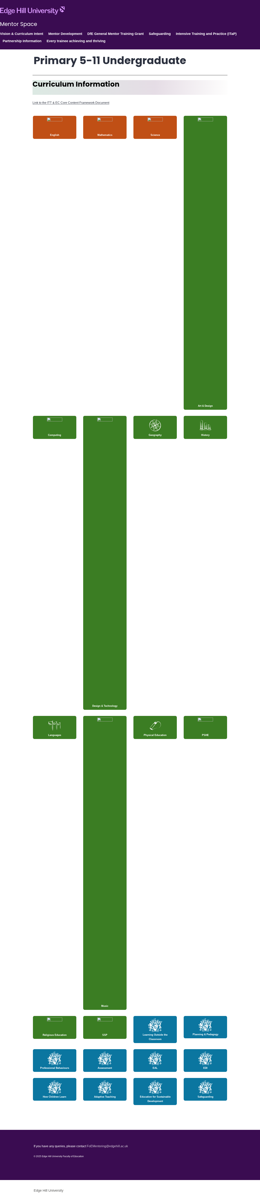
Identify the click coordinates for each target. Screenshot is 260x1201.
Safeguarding (160, 34)
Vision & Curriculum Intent (21, 34)
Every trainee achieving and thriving (76, 41)
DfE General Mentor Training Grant (115, 34)
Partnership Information (22, 41)
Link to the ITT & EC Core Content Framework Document (71, 102)
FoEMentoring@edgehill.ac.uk (107, 1146)
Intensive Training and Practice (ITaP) (206, 34)
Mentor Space (18, 24)
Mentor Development (65, 34)
